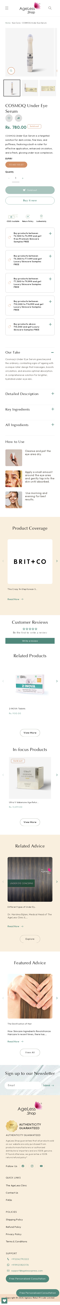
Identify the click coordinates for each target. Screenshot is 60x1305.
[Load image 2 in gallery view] (30, 88)
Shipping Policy (14, 1219)
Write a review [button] (30, 640)
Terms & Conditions (16, 1241)
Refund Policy (13, 1226)
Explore (30, 938)
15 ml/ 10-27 (18, 164)
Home (7, 23)
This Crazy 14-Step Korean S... (22, 589)
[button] (6, 8)
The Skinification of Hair (20, 1023)
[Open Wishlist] (4, 1301)
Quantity (9, 172)
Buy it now (30, 200)
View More (30, 732)
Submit (46, 1085)
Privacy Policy (14, 1234)
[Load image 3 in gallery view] (48, 88)
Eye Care (16, 23)
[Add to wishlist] (9, 118)
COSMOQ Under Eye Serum (34, 23)
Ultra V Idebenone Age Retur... (24, 802)
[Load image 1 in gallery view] (12, 88)
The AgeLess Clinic (16, 1185)
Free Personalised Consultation (38, 1292)
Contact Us (12, 1192)
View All (30, 1052)
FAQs (9, 1199)
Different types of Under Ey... (22, 907)
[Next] (57, 561)
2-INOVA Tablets (17, 708)
